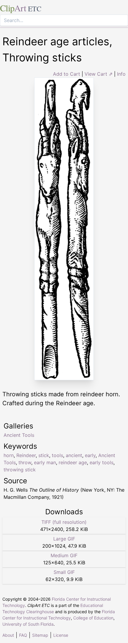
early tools (101, 462)
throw (24, 462)
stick (43, 455)
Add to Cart (66, 74)
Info (121, 74)
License (60, 635)
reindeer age (73, 462)
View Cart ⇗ (99, 74)
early (90, 455)
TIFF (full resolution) (64, 522)
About (8, 635)
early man (45, 462)
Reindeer (26, 455)
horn (9, 455)
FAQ (23, 635)
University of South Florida (28, 624)
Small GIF (64, 572)
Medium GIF (64, 555)
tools (57, 455)
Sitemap (40, 635)
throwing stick (20, 470)
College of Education (93, 617)
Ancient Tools (19, 435)
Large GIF (64, 539)
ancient (74, 455)
